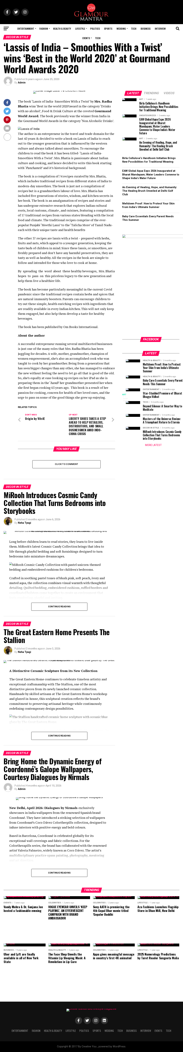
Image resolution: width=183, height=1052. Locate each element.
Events (86, 38)
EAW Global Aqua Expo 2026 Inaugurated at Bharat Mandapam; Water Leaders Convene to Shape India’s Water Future (150, 174)
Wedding (121, 28)
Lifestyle (80, 28)
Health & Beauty (62, 28)
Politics (95, 28)
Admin (22, 82)
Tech (133, 28)
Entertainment (25, 28)
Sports (108, 28)
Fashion (43, 28)
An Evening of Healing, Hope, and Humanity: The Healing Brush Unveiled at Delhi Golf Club (149, 191)
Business (145, 28)
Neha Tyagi (24, 522)
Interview (160, 28)
